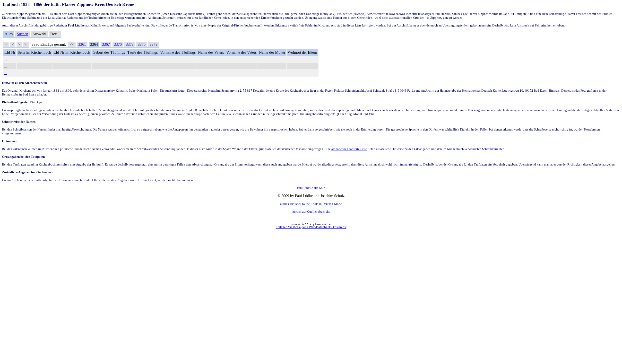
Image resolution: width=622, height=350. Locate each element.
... (5, 59)
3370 (118, 44)
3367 (106, 44)
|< (6, 44)
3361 (82, 44)
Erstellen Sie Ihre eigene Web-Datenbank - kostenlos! (311, 227)
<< (72, 44)
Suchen (22, 34)
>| (25, 44)
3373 (130, 44)
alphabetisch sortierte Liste (349, 149)
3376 (142, 44)
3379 (153, 44)
